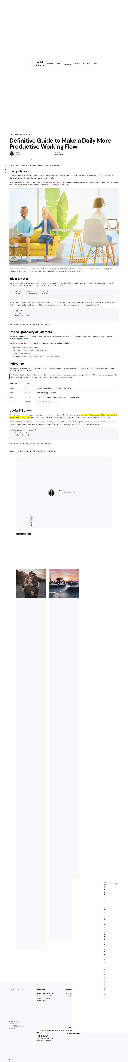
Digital (11, 134)
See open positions (73, 1034)
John (11, 393)
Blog (21, 451)
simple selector (18, 343)
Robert (11, 397)
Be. (22, 990)
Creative (28, 451)
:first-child (38, 356)
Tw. (18, 990)
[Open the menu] (31, 63)
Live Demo (35, 444)
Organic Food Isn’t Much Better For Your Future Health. (105, 943)
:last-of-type (52, 356)
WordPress (51, 451)
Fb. (10, 990)
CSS (12, 175)
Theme (43, 451)
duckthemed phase (52, 182)
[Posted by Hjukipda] (31, 583)
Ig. (13, 990)
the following (71, 283)
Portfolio (36, 451)
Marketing (18, 134)
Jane (11, 402)
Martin (11, 388)
